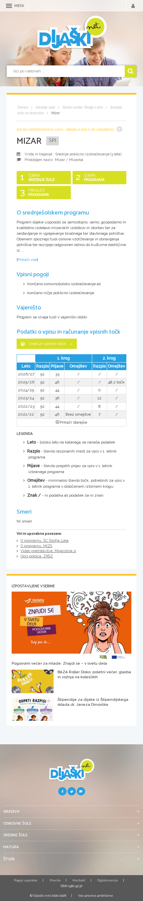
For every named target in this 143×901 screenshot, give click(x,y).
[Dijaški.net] (71, 772)
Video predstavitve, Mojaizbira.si (48, 551)
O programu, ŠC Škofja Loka (45, 540)
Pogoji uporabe (26, 880)
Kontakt (78, 880)
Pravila (55, 880)
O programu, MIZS (36, 546)
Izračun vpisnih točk (47, 343)
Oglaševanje (107, 880)
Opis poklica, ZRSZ (37, 556)
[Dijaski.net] (71, 33)
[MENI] (9, 6)
